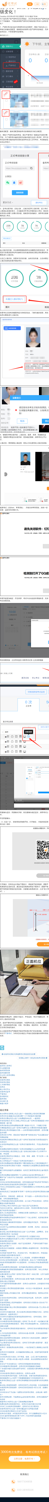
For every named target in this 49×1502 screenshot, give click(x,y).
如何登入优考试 (6, 1066)
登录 (29, 4)
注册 (37, 4)
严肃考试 (8, 1033)
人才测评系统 (5, 1085)
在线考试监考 (5, 1092)
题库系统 (3, 1099)
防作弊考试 (4, 1096)
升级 (2, 1049)
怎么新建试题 (5, 1068)
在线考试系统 (5, 1080)
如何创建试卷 (5, 1073)
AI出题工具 (4, 1101)
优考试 (2, 1087)
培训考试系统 (5, 1082)
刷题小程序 (4, 1103)
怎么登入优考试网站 (7, 1075)
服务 (2, 1046)
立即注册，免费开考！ (24, 1458)
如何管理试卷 (5, 1070)
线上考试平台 (5, 1089)
